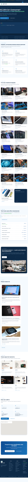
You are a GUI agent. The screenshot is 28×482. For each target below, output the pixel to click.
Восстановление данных (11, 468)
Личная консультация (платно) (17, 468)
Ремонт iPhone (10, 466)
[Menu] (26, 4)
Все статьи (3, 347)
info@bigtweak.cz (17, 408)
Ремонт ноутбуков (11, 465)
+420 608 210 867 (4, 408)
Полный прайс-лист (4, 219)
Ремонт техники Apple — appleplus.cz (22, 476)
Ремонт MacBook (11, 464)
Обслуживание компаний (11, 470)
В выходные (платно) (18, 464)
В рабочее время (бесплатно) (18, 463)
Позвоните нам (12, 418)
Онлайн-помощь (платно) (17, 470)
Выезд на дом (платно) (17, 466)
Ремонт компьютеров (10, 463)
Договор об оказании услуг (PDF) (12, 476)
